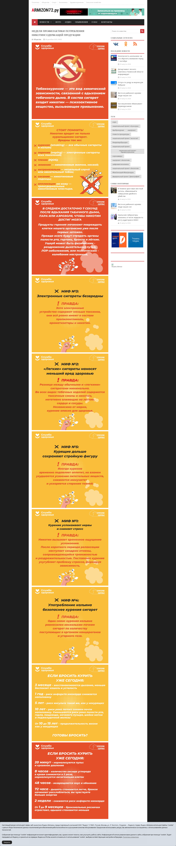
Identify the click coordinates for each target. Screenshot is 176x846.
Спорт (54, 2)
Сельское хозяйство (93, 2)
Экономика (63, 2)
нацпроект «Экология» (121, 160)
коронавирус (117, 156)
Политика (35, 2)
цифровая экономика (121, 164)
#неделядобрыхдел (120, 142)
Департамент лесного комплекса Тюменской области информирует (130, 71)
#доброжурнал (118, 130)
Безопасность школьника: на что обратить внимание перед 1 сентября (130, 58)
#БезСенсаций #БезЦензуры (123, 172)
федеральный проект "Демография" (126, 176)
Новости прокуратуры (121, 134)
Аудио (68, 22)
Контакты (106, 22)
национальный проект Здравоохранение (127, 151)
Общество (45, 2)
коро (114, 122)
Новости (44, 22)
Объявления (81, 22)
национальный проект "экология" (125, 138)
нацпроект (132, 130)
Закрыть (7, 842)
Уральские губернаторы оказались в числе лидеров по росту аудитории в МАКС (130, 217)
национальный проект (121, 146)
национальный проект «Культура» (126, 126)
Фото (58, 22)
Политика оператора (131, 837)
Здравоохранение (77, 2)
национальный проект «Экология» (126, 168)
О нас (95, 22)
